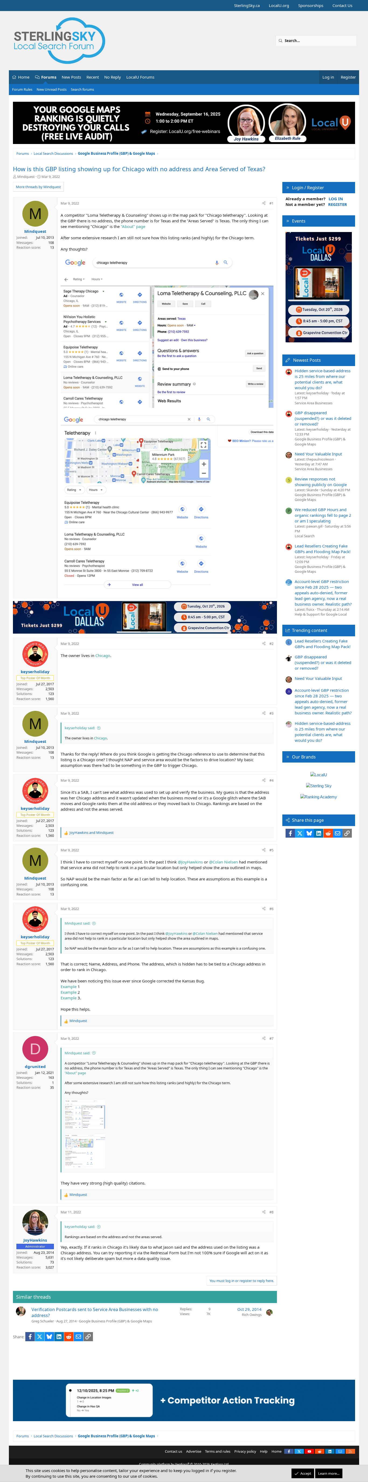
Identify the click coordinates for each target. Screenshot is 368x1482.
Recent (92, 77)
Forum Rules (22, 89)
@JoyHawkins (190, 862)
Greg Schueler (43, 1321)
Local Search (305, 535)
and (92, 832)
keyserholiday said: (80, 727)
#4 (271, 780)
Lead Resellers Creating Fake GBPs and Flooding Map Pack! (322, 548)
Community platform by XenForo (184, 1464)
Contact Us (342, 5)
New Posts (71, 77)
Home (23, 77)
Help (264, 1451)
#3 (271, 713)
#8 (271, 1212)
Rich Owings (252, 1314)
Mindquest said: (77, 923)
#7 (271, 1038)
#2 (271, 643)
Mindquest (26, 176)
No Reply (112, 77)
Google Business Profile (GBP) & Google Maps (115, 1321)
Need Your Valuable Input (318, 453)
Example (69, 986)
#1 (271, 203)
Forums (48, 77)
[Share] (264, 203)
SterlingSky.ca (247, 5)
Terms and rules (217, 1451)
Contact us (173, 1451)
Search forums (82, 89)
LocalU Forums (140, 77)
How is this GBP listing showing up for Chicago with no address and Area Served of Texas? (139, 169)
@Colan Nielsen (223, 862)
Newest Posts (307, 360)
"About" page (133, 226)
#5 (271, 850)
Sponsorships (310, 5)
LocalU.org (279, 5)
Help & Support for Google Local (321, 614)
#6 (271, 908)
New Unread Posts (52, 89)
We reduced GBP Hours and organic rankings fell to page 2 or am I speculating (323, 515)
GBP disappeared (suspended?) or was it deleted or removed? (323, 418)
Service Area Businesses (313, 403)
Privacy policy (245, 1451)
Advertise (193, 1451)
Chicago (102, 655)
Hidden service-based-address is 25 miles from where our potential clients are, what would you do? (322, 379)
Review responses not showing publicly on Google (321, 481)
